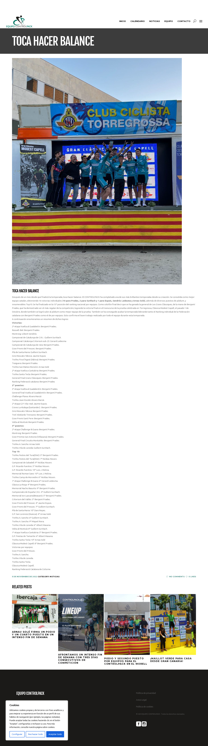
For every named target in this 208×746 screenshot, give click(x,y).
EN (194, 6)
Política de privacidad (146, 693)
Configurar (17, 734)
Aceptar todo (55, 734)
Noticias (54, 577)
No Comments (177, 577)
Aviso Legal (141, 700)
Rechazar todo (35, 734)
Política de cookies (144, 706)
